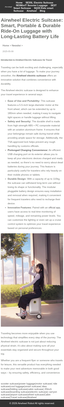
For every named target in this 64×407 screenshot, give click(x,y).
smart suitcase (33, 386)
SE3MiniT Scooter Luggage (32, 5)
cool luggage (17, 386)
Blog (42, 10)
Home (19, 2)
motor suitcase (44, 383)
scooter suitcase (9, 383)
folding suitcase (18, 389)
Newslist (16, 45)
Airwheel (32, 10)
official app (54, 207)
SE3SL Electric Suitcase (39, 2)
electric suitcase (38, 391)
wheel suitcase (36, 394)
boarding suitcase (20, 391)
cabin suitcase (35, 389)
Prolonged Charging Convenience (27, 150)
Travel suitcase (18, 397)
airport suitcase (18, 394)
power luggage (27, 383)
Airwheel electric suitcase (31, 75)
